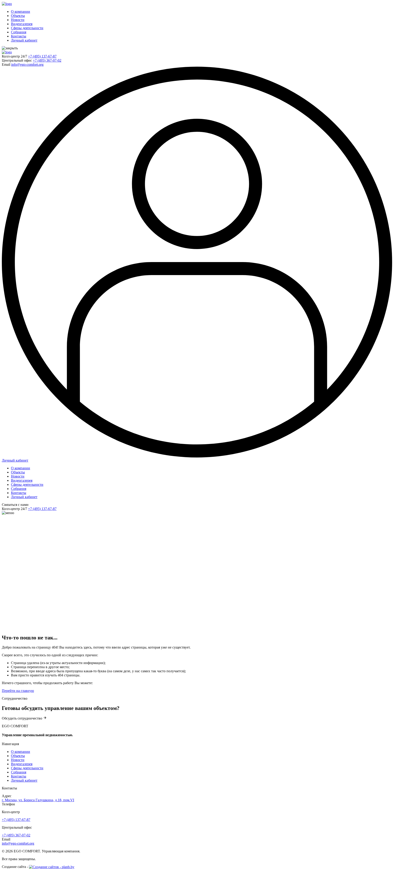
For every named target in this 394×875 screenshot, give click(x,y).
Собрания (18, 32)
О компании (20, 11)
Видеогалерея (21, 24)
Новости (17, 20)
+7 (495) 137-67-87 (42, 56)
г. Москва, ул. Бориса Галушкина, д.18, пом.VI (38, 800)
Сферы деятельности (27, 28)
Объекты (18, 16)
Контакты (18, 36)
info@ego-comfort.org (27, 64)
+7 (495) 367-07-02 (47, 60)
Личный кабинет (24, 40)
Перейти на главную (18, 691)
